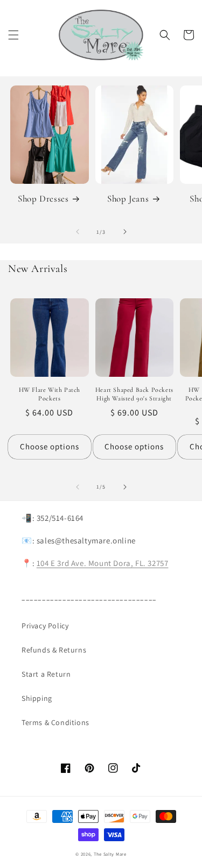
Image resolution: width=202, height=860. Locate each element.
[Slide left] (77, 231)
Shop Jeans (128, 198)
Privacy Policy (45, 625)
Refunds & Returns (54, 650)
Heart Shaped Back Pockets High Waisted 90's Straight (134, 394)
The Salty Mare (110, 854)
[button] (13, 35)
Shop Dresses (43, 198)
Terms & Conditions (55, 722)
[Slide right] (125, 231)
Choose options (49, 446)
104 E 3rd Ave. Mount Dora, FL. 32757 (103, 563)
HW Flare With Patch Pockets (49, 394)
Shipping (37, 698)
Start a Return (46, 674)
